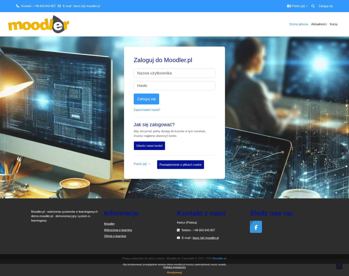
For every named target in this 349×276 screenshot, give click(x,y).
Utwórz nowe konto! (149, 145)
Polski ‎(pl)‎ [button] (141, 164)
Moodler (109, 223)
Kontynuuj (174, 272)
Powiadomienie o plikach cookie (181, 164)
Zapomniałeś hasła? (147, 109)
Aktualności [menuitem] (319, 24)
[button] (297, 6)
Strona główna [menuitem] (298, 24)
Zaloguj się (326, 6)
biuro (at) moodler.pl (87, 6)
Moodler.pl (219, 258)
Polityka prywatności (174, 267)
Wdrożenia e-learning (118, 230)
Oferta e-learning (115, 236)
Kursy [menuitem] (334, 24)
